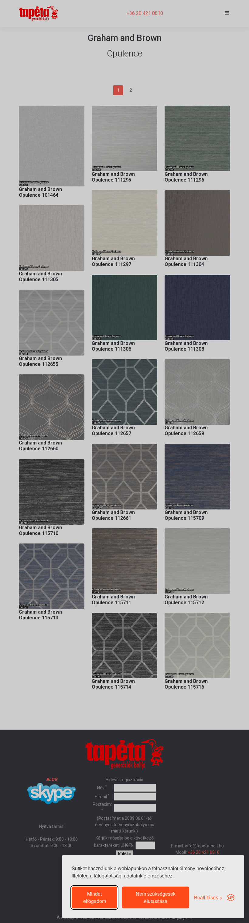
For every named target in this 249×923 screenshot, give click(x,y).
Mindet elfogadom (94, 897)
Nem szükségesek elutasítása (156, 897)
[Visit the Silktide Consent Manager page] (230, 897)
